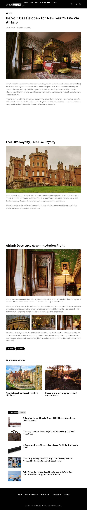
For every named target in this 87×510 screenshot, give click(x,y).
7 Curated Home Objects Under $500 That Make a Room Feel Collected (49, 419)
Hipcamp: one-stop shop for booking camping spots (60, 394)
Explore (9, 13)
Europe (20, 349)
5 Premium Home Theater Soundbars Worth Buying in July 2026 (50, 446)
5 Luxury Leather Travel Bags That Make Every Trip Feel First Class (48, 432)
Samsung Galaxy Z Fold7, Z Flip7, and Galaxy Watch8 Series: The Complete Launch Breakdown (47, 459)
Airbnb (10, 349)
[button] (43, 55)
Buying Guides (13, 412)
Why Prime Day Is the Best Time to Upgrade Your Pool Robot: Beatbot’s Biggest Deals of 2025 (48, 473)
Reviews (22, 412)
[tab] (13, 412)
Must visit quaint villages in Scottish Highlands (22, 394)
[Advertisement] (43, 122)
